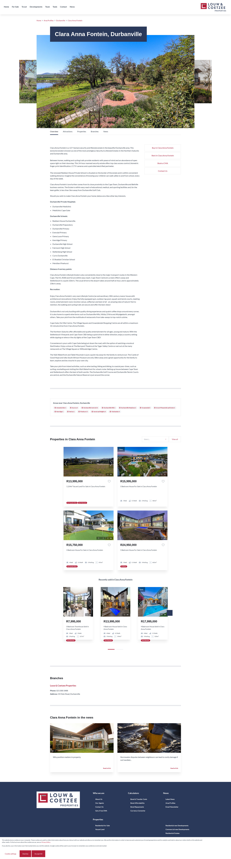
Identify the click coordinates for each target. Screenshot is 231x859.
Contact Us (162, 171)
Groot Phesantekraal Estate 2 (165, 408)
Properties (81, 131)
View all (175, 439)
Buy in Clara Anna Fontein (162, 148)
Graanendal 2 (146, 408)
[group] (89, 461)
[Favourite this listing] (109, 481)
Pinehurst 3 (84, 411)
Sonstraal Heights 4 (99, 411)
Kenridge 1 (59, 411)
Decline (25, 854)
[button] (26, 84)
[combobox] (154, 439)
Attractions (67, 131)
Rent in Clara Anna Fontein (163, 155)
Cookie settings (10, 854)
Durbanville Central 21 (90, 408)
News (105, 131)
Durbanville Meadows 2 (128, 408)
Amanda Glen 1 (61, 408)
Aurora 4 (75, 408)
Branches (95, 131)
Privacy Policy (46, 842)
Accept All (38, 854)
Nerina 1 (71, 411)
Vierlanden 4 (116, 411)
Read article (107, 768)
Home (39, 20)
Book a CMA (162, 163)
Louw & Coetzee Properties (63, 685)
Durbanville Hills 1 (109, 408)
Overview (54, 131)
